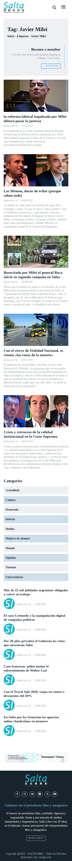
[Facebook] (17, 794)
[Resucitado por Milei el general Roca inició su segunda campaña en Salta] (36, 252)
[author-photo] (10, 604)
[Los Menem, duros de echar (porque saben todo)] (36, 170)
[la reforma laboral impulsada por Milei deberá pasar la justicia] (36, 96)
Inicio (10, 36)
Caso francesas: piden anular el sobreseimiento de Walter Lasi (26, 668)
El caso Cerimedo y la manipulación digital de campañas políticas (34, 617)
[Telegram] (40, 794)
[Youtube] (55, 794)
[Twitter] (47, 794)
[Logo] (14, 7)
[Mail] (32, 794)
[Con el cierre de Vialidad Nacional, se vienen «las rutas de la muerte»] (36, 330)
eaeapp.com (45, 857)
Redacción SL (11, 126)
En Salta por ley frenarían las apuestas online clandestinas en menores (31, 719)
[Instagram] (25, 794)
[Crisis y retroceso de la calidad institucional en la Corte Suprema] (36, 411)
